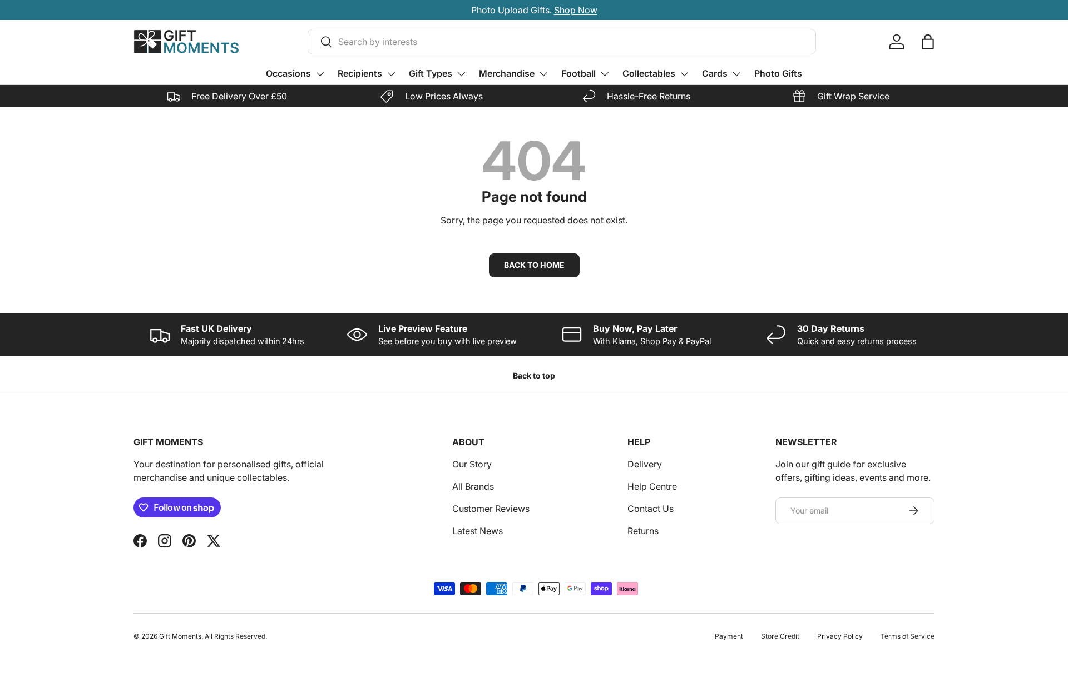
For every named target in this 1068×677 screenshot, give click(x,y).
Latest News (477, 530)
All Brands (473, 486)
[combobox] (562, 41)
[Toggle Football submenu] (604, 74)
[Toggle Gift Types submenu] (461, 74)
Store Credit (780, 636)
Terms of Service (907, 636)
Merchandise (507, 73)
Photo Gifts (778, 73)
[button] (928, 41)
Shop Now (575, 10)
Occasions (288, 73)
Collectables (648, 73)
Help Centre (652, 486)
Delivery (644, 464)
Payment (729, 636)
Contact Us (650, 508)
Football (578, 73)
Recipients (360, 73)
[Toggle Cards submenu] (736, 74)
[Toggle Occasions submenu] (320, 74)
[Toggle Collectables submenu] (684, 74)
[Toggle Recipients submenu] (391, 74)
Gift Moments (180, 636)
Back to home (534, 265)
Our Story (472, 464)
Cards (715, 73)
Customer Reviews (491, 508)
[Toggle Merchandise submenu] (543, 74)
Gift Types (430, 73)
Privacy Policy (840, 636)
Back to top (534, 375)
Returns (643, 530)
